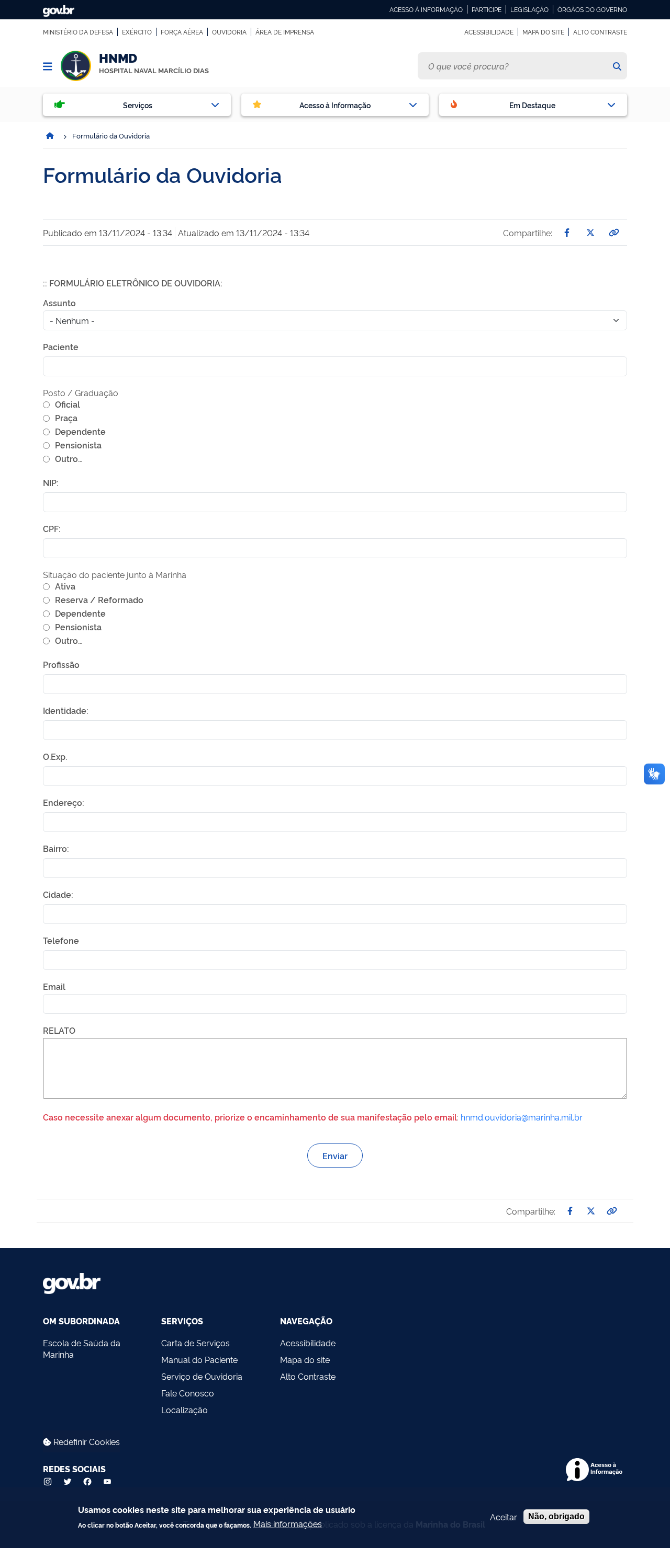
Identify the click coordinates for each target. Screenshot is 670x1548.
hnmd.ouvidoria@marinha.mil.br (522, 1117)
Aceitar (503, 1516)
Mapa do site (543, 32)
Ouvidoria (229, 32)
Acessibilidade (488, 32)
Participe (486, 9)
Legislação (529, 9)
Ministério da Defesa (78, 32)
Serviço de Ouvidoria (201, 1376)
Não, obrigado (556, 1516)
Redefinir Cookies (85, 1441)
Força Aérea (182, 32)
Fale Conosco (187, 1393)
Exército (137, 32)
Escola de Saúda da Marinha (81, 1348)
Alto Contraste (600, 32)
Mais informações (287, 1523)
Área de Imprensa (284, 32)
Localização (184, 1409)
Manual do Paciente (199, 1359)
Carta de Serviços (195, 1342)
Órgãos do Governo (592, 9)
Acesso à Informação (426, 9)
